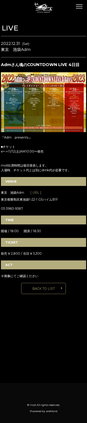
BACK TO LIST (43, 289)
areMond (51, 411)
